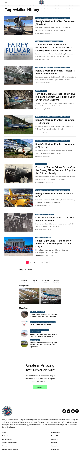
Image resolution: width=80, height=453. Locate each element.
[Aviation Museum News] (51, 296)
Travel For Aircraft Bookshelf (52, 41)
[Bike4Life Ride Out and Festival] (24, 323)
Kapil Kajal (38, 109)
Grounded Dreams (35, 329)
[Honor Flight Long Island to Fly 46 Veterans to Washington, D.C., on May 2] (18, 246)
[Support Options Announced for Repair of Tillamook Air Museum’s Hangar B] (24, 314)
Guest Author (38, 229)
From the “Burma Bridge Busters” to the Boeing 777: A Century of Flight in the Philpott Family (55, 170)
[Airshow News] (29, 296)
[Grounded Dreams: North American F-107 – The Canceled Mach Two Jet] (24, 333)
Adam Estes (38, 33)
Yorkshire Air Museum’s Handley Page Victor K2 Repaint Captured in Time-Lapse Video (43, 345)
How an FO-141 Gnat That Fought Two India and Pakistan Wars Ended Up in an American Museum (55, 96)
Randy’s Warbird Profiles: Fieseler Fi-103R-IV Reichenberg (55, 72)
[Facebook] (23, 277)
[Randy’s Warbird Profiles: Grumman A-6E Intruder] (18, 148)
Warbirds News (64, 18)
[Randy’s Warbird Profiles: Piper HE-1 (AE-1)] (18, 198)
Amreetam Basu (39, 182)
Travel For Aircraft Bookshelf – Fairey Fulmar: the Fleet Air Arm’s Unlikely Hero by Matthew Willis (53, 47)
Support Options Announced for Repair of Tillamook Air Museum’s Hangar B (44, 315)
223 (47, 262)
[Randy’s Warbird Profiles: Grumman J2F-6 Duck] (18, 25)
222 (42, 262)
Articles (38, 18)
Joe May (37, 59)
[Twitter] (34, 277)
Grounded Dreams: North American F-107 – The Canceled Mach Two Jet (43, 335)
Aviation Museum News (43, 237)
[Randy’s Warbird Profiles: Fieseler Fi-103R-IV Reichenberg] (18, 75)
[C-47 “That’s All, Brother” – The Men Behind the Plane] (18, 222)
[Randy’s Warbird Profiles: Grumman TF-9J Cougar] (18, 124)
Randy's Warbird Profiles (50, 18)
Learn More (40, 387)
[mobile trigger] (7, 2)
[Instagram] (45, 277)
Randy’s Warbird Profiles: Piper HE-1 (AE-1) (54, 195)
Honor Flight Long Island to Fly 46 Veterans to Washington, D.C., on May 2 (54, 243)
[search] (76, 2)
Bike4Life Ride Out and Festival (41, 324)
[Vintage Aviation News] (41, 2)
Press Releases (50, 322)
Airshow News (26, 300)
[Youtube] (56, 277)
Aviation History (41, 90)
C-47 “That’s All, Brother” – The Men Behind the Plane (54, 219)
